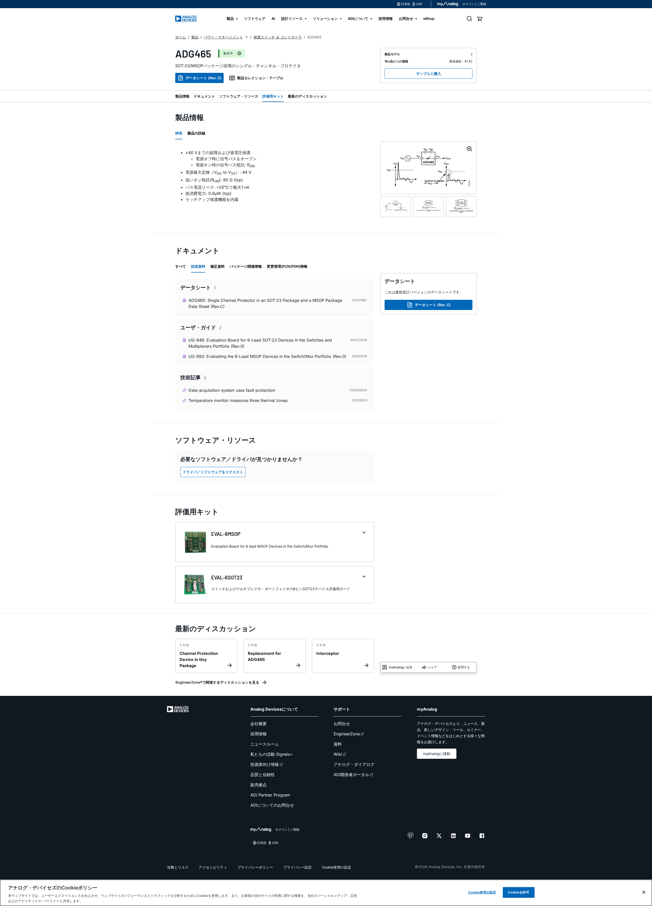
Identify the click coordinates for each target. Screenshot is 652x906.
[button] (246, 37)
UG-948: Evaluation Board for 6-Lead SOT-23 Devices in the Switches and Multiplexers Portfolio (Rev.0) (260, 343)
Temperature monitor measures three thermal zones (238, 400)
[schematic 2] (428, 206)
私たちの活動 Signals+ (271, 754)
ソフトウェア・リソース (238, 96)
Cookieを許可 (518, 892)
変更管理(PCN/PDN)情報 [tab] (287, 266)
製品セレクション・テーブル (260, 78)
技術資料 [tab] (198, 266)
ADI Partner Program (270, 794)
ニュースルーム (264, 744)
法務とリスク (177, 867)
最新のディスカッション (307, 96)
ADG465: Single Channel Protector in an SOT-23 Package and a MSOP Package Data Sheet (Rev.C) (265, 303)
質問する (464, 667)
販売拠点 (258, 784)
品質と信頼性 (262, 774)
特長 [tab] (178, 133)
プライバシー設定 (297, 867)
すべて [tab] (180, 266)
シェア (432, 667)
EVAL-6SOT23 (226, 577)
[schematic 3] (461, 206)
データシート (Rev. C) (203, 78)
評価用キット (273, 96)
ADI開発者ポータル (351, 774)
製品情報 (182, 96)
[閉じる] (643, 892)
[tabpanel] (274, 176)
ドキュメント (204, 96)
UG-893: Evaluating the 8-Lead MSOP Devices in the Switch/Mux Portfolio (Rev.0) (267, 356)
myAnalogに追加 (400, 667)
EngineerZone (347, 733)
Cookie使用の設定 (336, 867)
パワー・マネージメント (223, 37)
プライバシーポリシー (255, 867)
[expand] (364, 532)
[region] (326, 893)
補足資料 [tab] (217, 266)
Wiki (338, 754)
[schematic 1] (395, 206)
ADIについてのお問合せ (272, 805)
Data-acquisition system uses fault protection (231, 390)
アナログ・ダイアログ (354, 764)
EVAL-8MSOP (225, 534)
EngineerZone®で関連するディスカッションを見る (217, 682)
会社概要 (258, 723)
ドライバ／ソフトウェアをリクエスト (213, 472)
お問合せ (342, 723)
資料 (338, 744)
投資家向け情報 (264, 764)
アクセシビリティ (213, 867)
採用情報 (258, 733)
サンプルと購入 (428, 73)
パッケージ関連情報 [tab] (246, 266)
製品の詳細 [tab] (196, 133)
